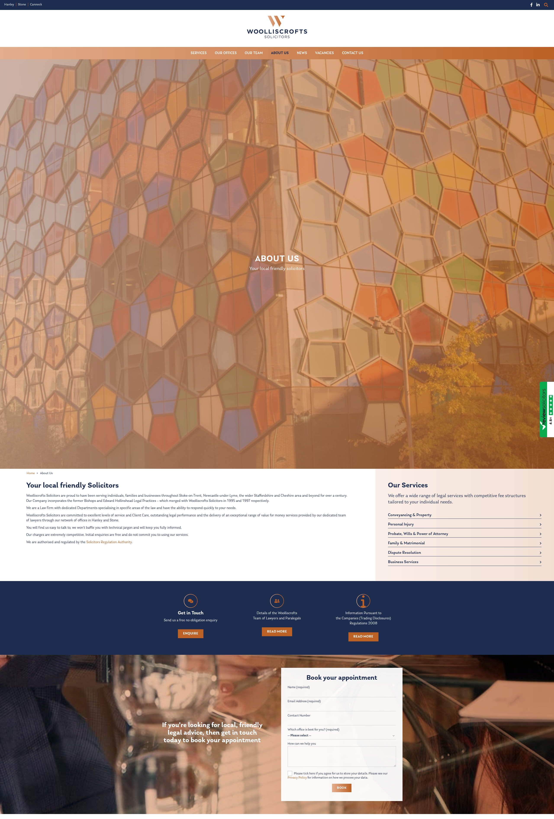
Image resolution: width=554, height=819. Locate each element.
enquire (190, 633)
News (302, 53)
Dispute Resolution (404, 553)
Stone (22, 4)
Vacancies (324, 53)
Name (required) (299, 687)
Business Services (403, 562)
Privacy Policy (297, 777)
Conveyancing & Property (410, 515)
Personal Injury (401, 524)
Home (31, 473)
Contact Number (299, 715)
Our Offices (226, 53)
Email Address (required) (304, 701)
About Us (280, 53)
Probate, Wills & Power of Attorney (418, 534)
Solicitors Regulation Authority (109, 542)
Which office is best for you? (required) (313, 729)
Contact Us (352, 53)
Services (199, 53)
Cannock (36, 4)
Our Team (254, 53)
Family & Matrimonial (406, 543)
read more (277, 631)
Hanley (9, 4)
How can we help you (302, 743)
